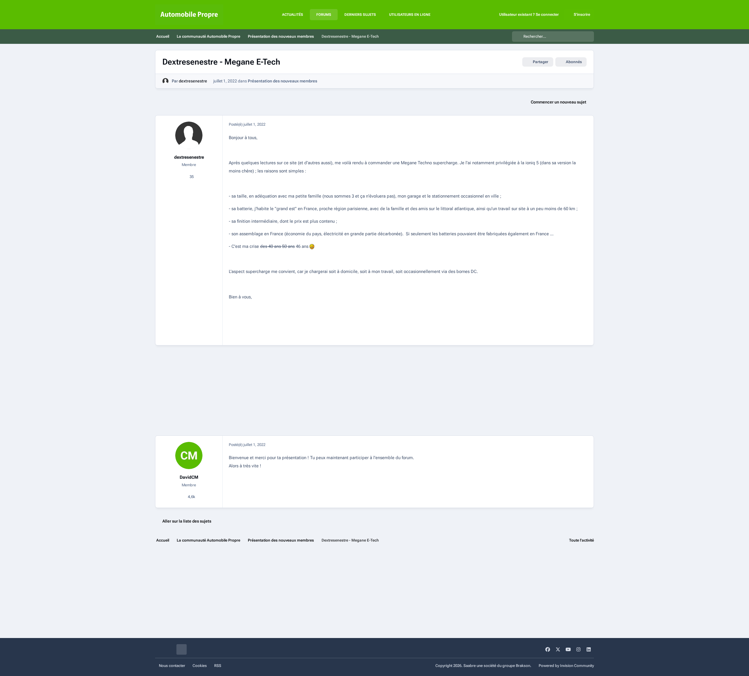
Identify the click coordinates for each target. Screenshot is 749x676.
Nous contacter (172, 665)
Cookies (200, 665)
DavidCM (189, 477)
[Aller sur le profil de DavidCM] (189, 455)
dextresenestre (193, 81)
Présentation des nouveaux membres (282, 81)
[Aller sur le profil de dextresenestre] (165, 81)
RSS (217, 665)
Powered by (566, 665)
